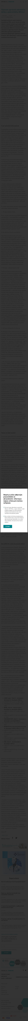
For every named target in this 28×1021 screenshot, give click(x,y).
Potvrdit (8, 526)
